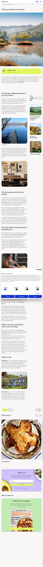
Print (11, 410)
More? (23, 306)
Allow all (35, 296)
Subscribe (21, 528)
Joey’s (20, 348)
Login (37, 1)
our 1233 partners (7, 275)
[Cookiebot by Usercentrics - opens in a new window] (37, 269)
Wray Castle (14, 341)
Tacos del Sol (4, 202)
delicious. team (11, 70)
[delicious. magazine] (5, 1)
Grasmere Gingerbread (18, 234)
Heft (16, 149)
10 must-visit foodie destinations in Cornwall (35, 118)
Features (10, 72)
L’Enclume (4, 101)
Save (5, 410)
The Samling (19, 105)
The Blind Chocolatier (15, 312)
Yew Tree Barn (15, 209)
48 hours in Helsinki (35, 154)
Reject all (8, 296)
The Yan (14, 217)
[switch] (16, 289)
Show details (37, 293)
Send (39, 410)
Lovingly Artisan (13, 245)
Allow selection (21, 296)
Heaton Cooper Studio (14, 242)
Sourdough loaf (5, 461)
